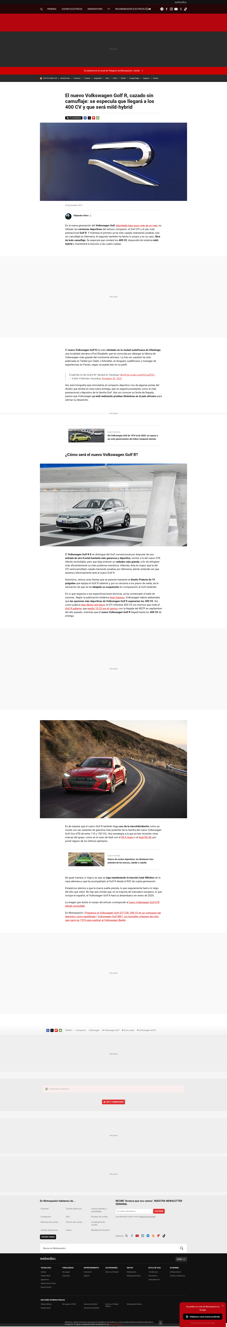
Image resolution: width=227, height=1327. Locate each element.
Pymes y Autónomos (177, 1276)
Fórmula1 (45, 1209)
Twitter (180, 9)
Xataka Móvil (45, 1276)
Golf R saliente (73, 608)
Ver (115, 1102)
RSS (153, 1235)
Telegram (161, 9)
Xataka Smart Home (48, 1283)
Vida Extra (66, 1276)
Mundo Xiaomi (46, 1287)
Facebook (166, 9)
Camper (87, 78)
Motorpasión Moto (133, 1276)
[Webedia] (181, 2)
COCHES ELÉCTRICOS (72, 9)
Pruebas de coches (99, 1217)
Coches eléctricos (74, 1209)
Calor (107, 78)
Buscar (181, 1248)
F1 (109, 9)
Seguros (146, 78)
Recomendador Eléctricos (130, 9)
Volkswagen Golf (111, 1030)
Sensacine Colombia (91, 1308)
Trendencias (153, 1272)
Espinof (86, 1276)
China (115, 78)
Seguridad (97, 78)
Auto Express (117, 597)
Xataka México (46, 1304)
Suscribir (159, 1211)
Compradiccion (154, 1280)
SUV (68, 1217)
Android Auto (65, 78)
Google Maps (134, 78)
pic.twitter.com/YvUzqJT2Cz (141, 374)
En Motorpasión (114, 432)
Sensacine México (90, 1304)
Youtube (176, 9)
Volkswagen (94, 1030)
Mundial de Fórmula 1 (100, 1230)
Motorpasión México (134, 1304)
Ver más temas (48, 1237)
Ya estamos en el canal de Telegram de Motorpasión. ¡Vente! (112, 70)
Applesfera (45, 1280)
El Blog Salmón (175, 1272)
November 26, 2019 (112, 378)
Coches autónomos (49, 1230)
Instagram (171, 9)
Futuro (69, 1230)
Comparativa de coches (98, 1223)
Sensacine (88, 1272)
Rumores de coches (49, 1222)
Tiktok (185, 9)
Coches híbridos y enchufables (99, 1210)
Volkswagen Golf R (147, 1030)
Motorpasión (131, 1272)
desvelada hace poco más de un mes (136, 225)
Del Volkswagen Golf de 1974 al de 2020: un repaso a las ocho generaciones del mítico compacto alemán (133, 437)
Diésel (123, 78)
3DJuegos (66, 1272)
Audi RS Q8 (145, 837)
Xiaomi (155, 78)
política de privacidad (147, 1217)
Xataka (43, 1272)
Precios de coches (74, 1222)
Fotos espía (129, 1030)
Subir (179, 1259)
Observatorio (94, 9)
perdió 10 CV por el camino (102, 608)
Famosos (77, 78)
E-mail (97, 117)
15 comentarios (75, 118)
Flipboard (93, 117)
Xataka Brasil (46, 1308)
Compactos (81, 1030)
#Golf (123, 374)
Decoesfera (152, 1276)
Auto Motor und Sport (93, 604)
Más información (116, 1324)
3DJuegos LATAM (69, 1304)
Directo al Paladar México (111, 1305)
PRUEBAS (51, 9)
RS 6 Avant (127, 837)
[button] (82, 215)
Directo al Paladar (111, 1272)
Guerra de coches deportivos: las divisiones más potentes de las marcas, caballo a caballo (130, 861)
